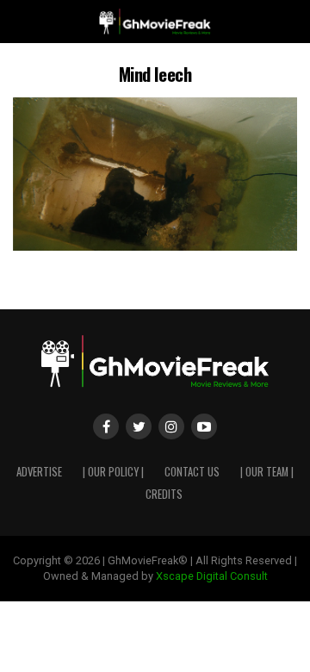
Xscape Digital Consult (212, 575)
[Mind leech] (155, 246)
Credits (164, 494)
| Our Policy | (113, 472)
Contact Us (192, 472)
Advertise (39, 472)
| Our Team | (267, 472)
